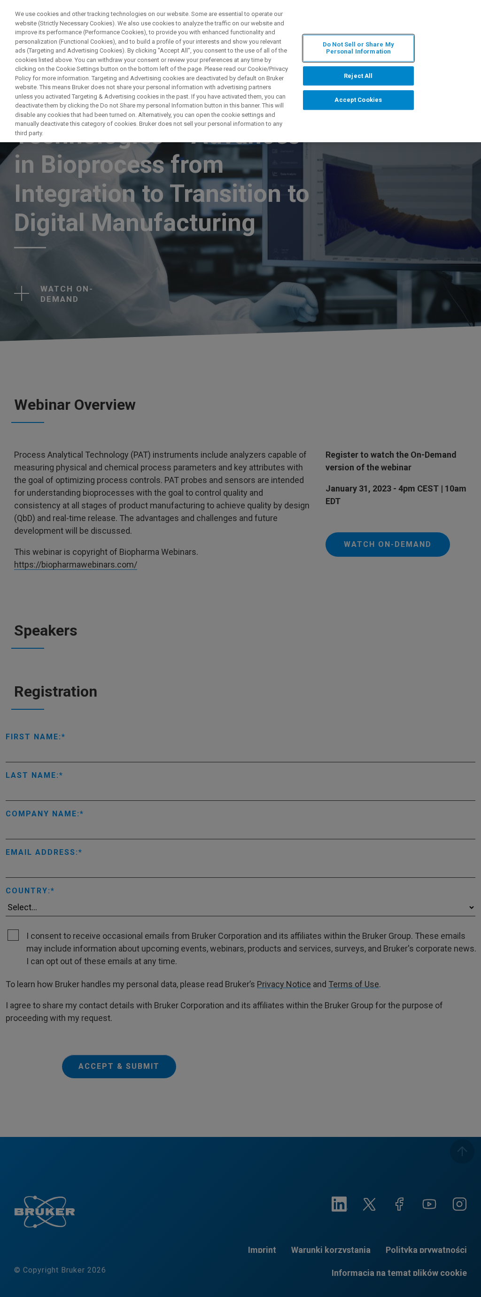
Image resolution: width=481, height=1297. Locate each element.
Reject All (358, 75)
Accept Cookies (358, 100)
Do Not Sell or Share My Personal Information (358, 48)
